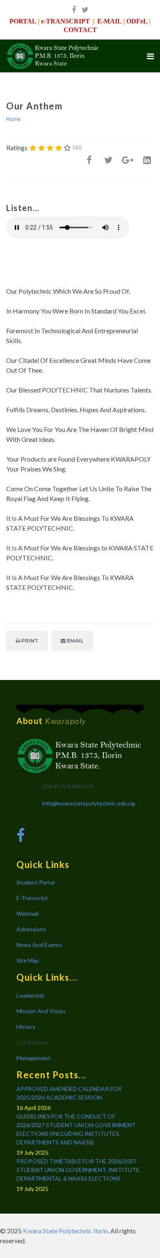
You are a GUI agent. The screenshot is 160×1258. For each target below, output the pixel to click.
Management (33, 1057)
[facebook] (74, 9)
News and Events (39, 944)
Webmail (27, 913)
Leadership (30, 995)
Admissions (31, 929)
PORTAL (23, 21)
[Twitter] (108, 162)
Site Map (27, 960)
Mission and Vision (40, 1010)
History (25, 1026)
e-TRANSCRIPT (65, 21)
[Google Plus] (128, 162)
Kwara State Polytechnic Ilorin (65, 1231)
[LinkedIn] (147, 162)
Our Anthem (32, 1042)
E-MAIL (109, 21)
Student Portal (35, 882)
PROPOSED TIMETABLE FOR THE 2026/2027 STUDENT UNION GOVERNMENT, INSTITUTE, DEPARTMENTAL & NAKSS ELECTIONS (78, 1170)
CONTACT (80, 29)
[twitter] (85, 9)
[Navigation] (150, 55)
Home (13, 119)
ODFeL (137, 21)
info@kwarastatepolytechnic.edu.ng (88, 803)
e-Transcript (32, 897)
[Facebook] (89, 162)
